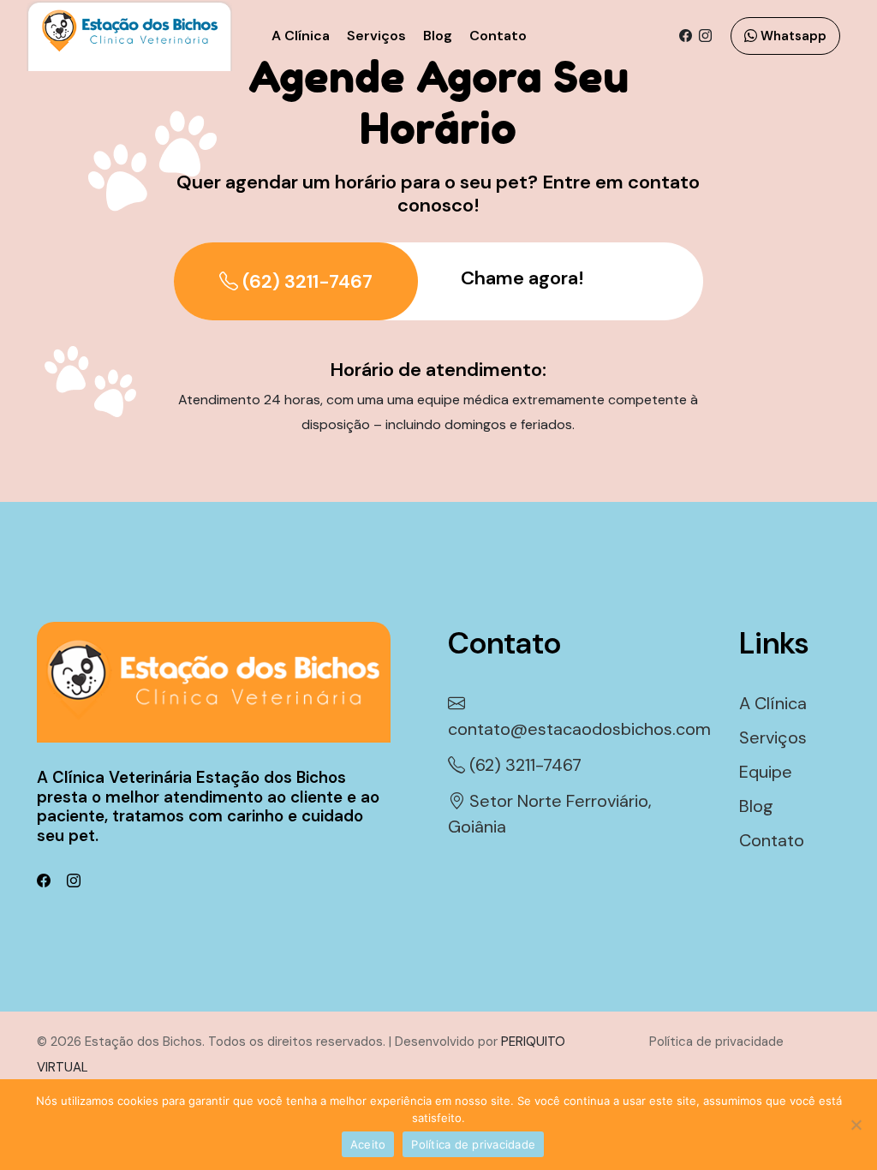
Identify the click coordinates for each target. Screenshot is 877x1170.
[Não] (855, 1124)
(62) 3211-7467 (305, 281)
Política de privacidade (473, 1144)
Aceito (368, 1144)
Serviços (376, 36)
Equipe (765, 772)
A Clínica (300, 36)
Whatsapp (791, 36)
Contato (498, 36)
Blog (437, 36)
